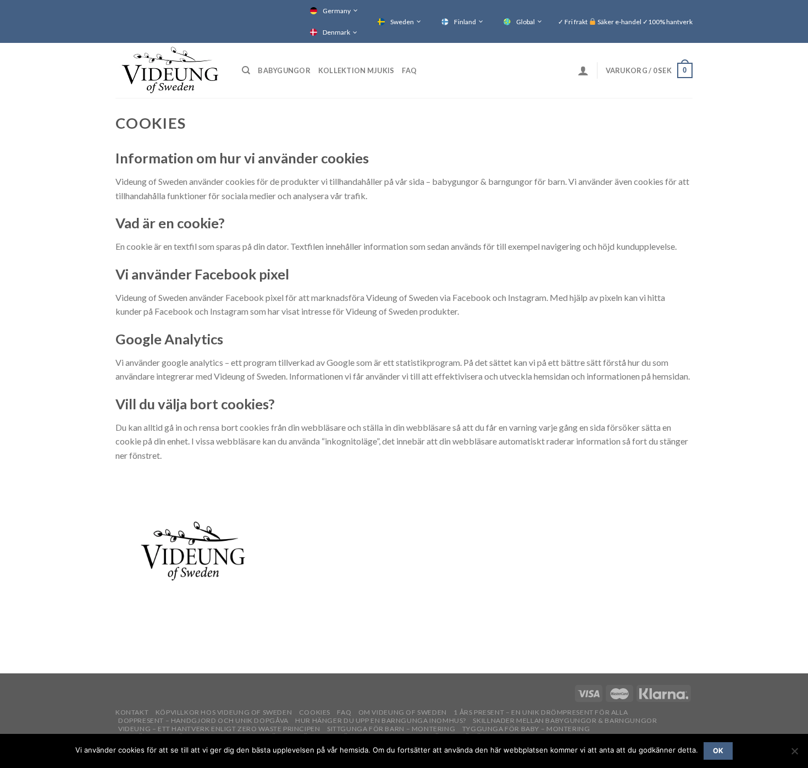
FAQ (409, 70)
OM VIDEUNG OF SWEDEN (402, 712)
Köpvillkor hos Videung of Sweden (224, 712)
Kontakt (131, 712)
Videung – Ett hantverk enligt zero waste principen (219, 729)
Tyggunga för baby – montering (526, 729)
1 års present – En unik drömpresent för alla (540, 712)
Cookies (314, 712)
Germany (337, 11)
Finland (465, 22)
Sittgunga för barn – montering (391, 729)
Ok (718, 751)
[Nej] (794, 754)
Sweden (402, 22)
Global (525, 22)
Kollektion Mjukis (356, 70)
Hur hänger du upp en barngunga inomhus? (380, 720)
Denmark (336, 32)
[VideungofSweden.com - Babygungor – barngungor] (170, 70)
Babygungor (284, 70)
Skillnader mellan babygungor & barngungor (565, 720)
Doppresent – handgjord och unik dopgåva (203, 720)
